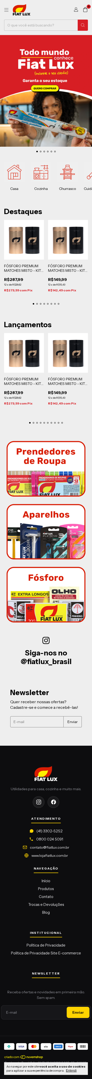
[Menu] (6, 10)
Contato (46, 896)
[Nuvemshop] (24, 1058)
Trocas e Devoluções (46, 904)
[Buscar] (83, 25)
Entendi (71, 1070)
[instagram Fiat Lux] (38, 802)
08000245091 (49, 839)
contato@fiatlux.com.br (49, 847)
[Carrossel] (46, 91)
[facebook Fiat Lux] (53, 802)
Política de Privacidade (46, 945)
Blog (46, 912)
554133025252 (50, 831)
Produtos (46, 889)
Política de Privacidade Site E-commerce (46, 953)
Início (46, 881)
